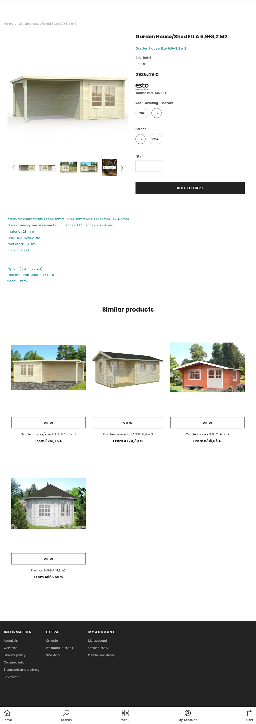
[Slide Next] (122, 169)
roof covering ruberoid (154, 103)
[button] (66, 716)
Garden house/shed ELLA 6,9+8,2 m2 (47, 24)
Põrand (141, 129)
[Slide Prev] (14, 169)
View (49, 422)
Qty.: (139, 156)
